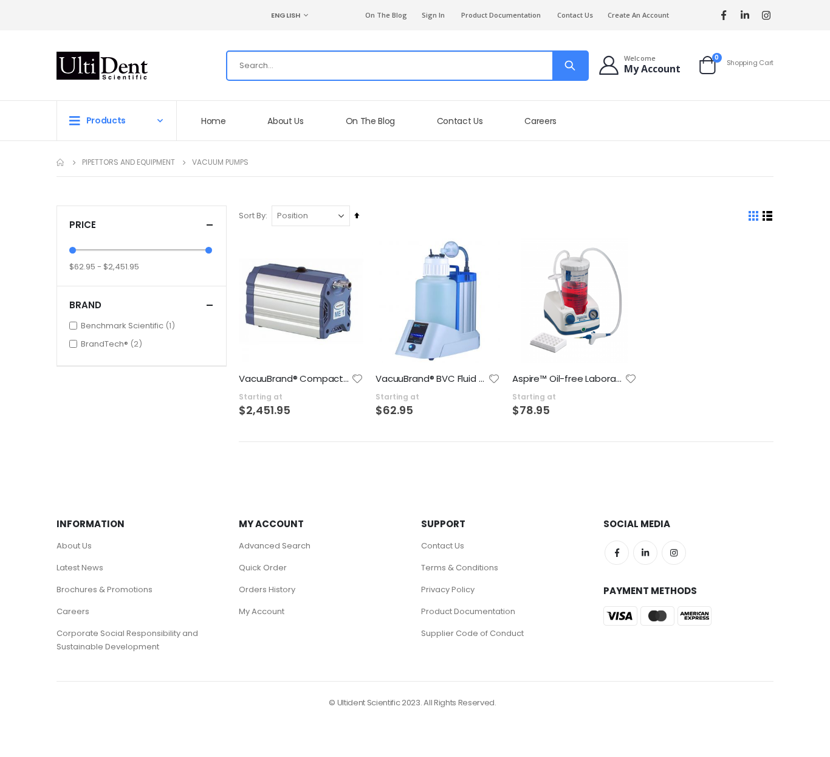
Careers (73, 611)
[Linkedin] (744, 15)
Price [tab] (82, 224)
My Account (261, 611)
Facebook (617, 553)
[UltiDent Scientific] (102, 66)
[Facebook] (723, 15)
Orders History (267, 589)
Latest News (80, 567)
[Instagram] (765, 15)
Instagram (674, 553)
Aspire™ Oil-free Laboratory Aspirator (568, 379)
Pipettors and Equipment (128, 162)
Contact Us (575, 14)
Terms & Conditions (459, 567)
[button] (357, 379)
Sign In (433, 14)
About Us (74, 545)
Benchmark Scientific (129, 325)
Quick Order (263, 567)
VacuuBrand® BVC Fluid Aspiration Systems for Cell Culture (432, 379)
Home (61, 162)
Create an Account (638, 14)
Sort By (252, 215)
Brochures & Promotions (105, 589)
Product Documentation (501, 14)
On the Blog (386, 14)
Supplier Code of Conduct (472, 633)
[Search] (570, 66)
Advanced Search (274, 545)
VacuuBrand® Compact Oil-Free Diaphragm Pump (295, 379)
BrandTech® (113, 343)
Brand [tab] (85, 305)
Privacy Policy (448, 589)
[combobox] (407, 66)
